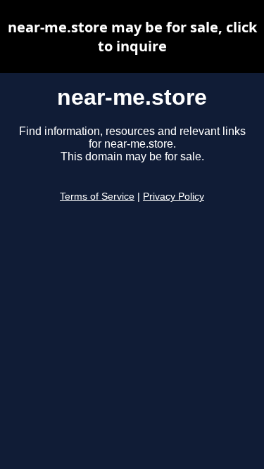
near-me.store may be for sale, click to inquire (132, 37)
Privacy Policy (173, 196)
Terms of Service (97, 196)
